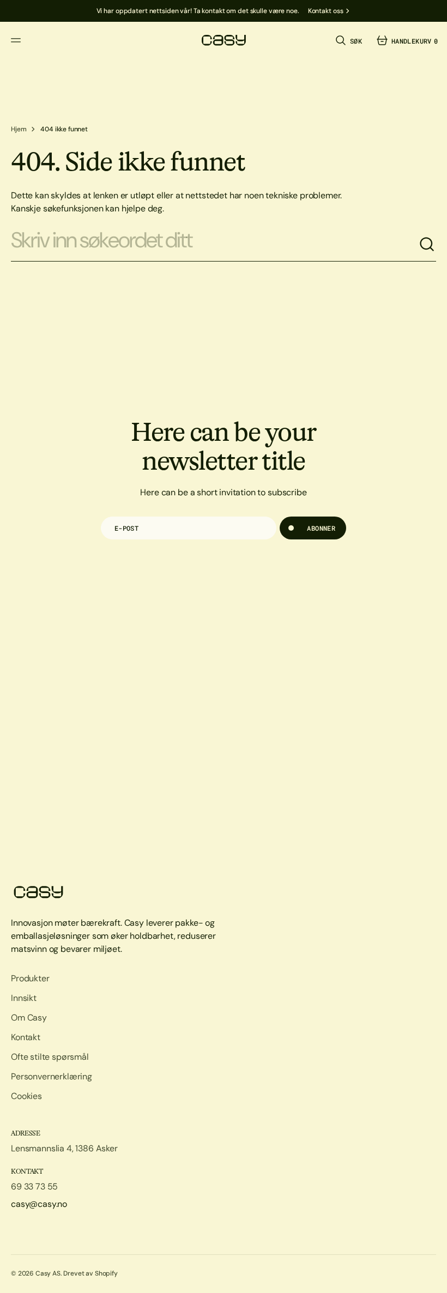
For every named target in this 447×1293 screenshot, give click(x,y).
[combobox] (215, 244)
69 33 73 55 (34, 1186)
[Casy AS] (223, 40)
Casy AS (48, 1273)
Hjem (18, 129)
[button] (17, 40)
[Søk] (427, 244)
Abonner (321, 528)
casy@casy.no (39, 1204)
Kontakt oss (325, 11)
